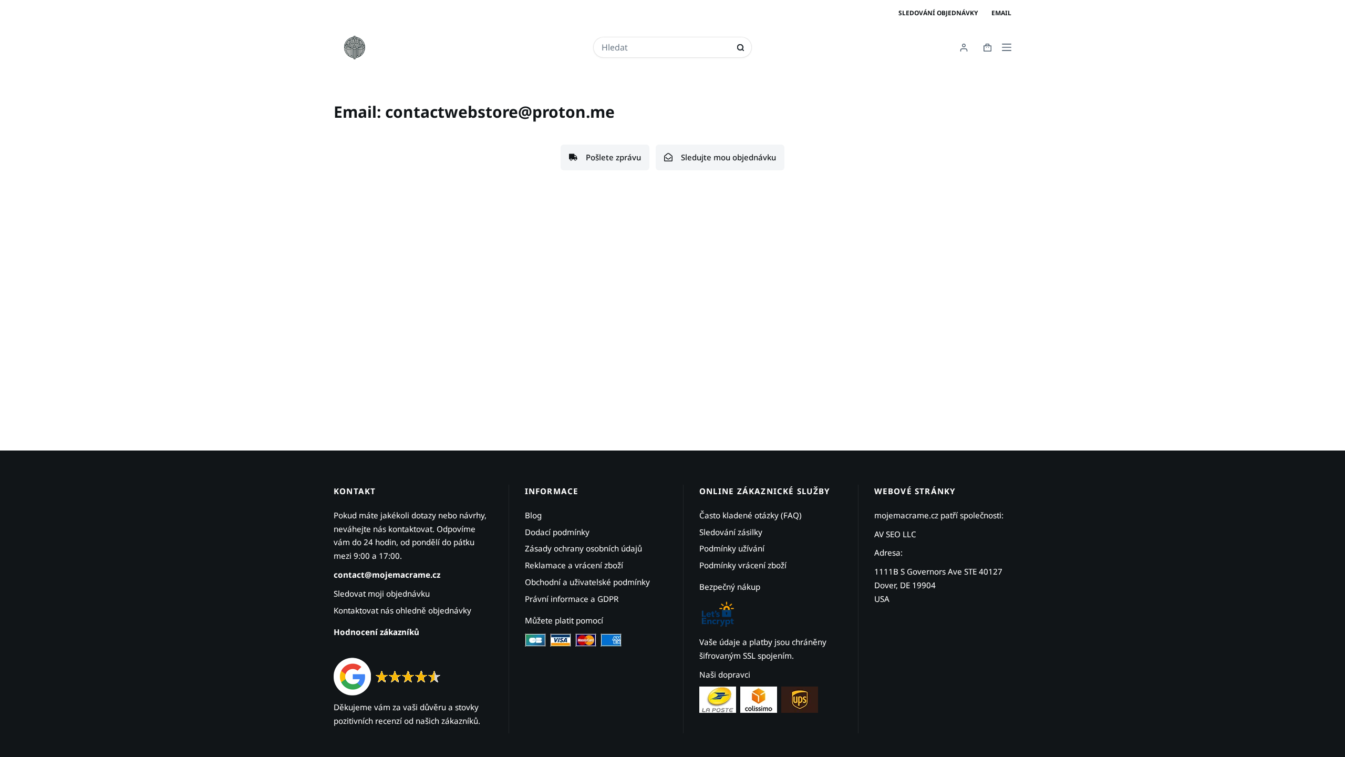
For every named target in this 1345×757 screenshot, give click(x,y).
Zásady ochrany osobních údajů (583, 548)
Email (1001, 12)
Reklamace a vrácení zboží (574, 565)
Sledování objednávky (938, 12)
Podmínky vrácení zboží (743, 565)
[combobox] (666, 47)
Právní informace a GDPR (571, 599)
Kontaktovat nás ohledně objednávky (402, 610)
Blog (533, 515)
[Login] (964, 48)
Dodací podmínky (557, 532)
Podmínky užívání (731, 548)
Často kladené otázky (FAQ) (750, 515)
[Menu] (1006, 47)
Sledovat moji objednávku (382, 593)
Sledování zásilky (730, 532)
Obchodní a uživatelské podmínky (587, 582)
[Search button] (740, 47)
